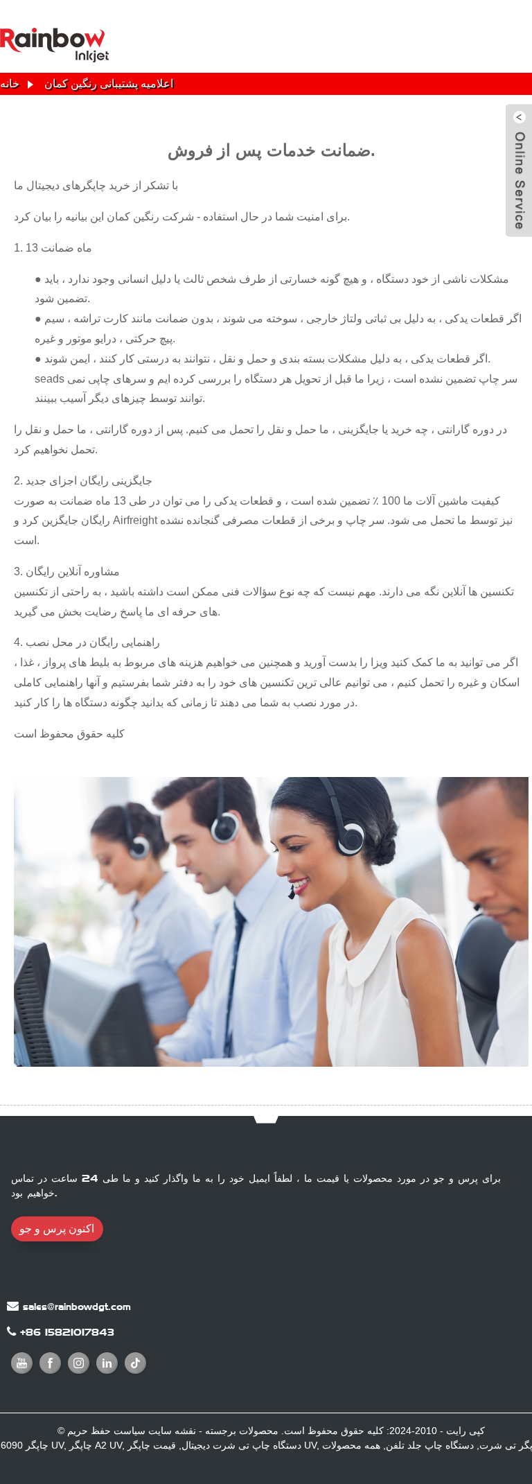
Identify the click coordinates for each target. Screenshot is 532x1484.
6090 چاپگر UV (32, 1445)
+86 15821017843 (67, 1332)
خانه (9, 83)
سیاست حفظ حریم (106, 1430)
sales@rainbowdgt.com (77, 1306)
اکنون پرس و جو (56, 1228)
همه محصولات (351, 1445)
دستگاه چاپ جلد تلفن (430, 1445)
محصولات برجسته (241, 1430)
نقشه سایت (172, 1430)
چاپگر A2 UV (95, 1445)
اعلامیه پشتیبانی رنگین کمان (108, 83)
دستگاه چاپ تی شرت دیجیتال (241, 1445)
